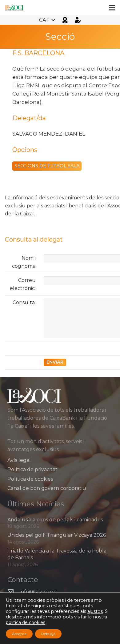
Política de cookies (30, 479)
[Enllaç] (14, 8)
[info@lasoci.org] (13, 592)
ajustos (95, 611)
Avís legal (19, 460)
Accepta (19, 633)
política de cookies (25, 622)
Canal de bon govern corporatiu (46, 488)
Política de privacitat (32, 469)
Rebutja (48, 633)
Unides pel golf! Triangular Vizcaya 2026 (56, 535)
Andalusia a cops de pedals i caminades (55, 520)
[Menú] (112, 7)
